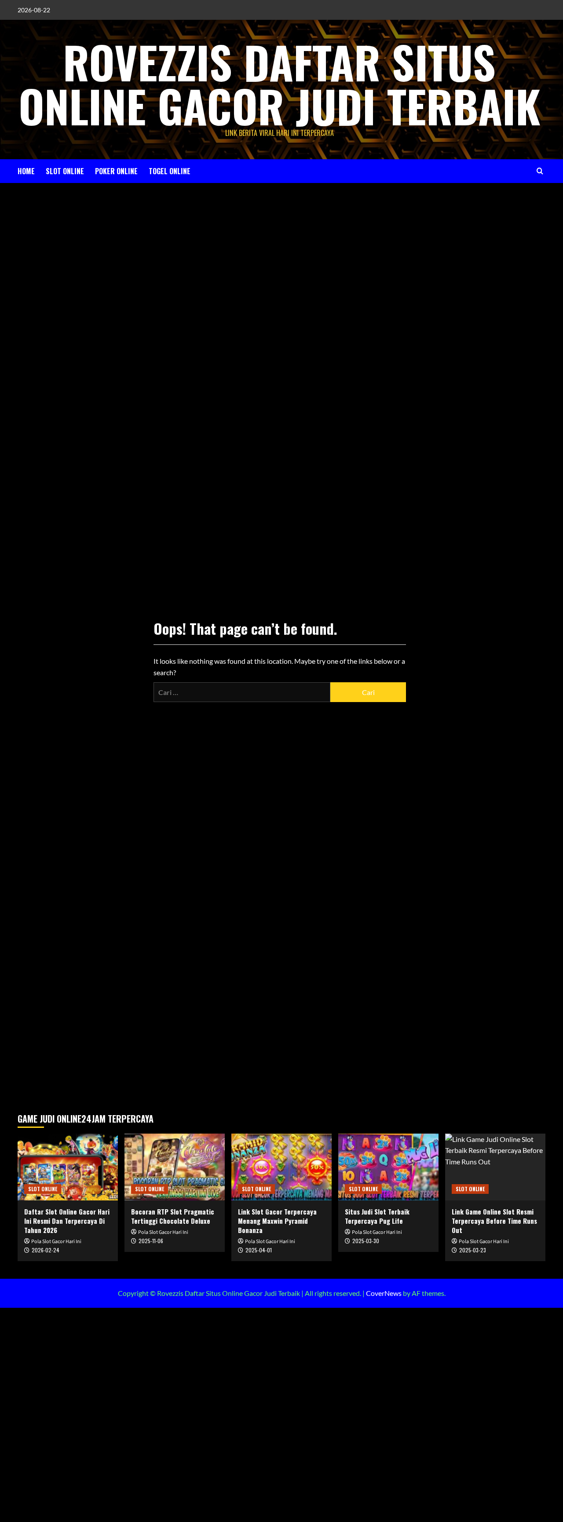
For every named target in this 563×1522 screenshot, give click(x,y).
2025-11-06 (151, 1240)
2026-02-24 (45, 1250)
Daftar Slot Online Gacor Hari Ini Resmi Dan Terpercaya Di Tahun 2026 (67, 1221)
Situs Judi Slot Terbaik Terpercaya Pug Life (377, 1216)
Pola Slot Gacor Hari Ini (56, 1241)
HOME (26, 171)
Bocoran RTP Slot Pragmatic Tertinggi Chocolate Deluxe (172, 1216)
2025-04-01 (258, 1250)
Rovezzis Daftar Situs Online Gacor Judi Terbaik (279, 83)
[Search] (539, 171)
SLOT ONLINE (65, 171)
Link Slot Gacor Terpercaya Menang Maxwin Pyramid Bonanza (277, 1221)
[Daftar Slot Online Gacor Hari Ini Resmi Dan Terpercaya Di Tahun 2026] (68, 1167)
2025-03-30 (365, 1240)
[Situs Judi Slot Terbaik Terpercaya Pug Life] (388, 1167)
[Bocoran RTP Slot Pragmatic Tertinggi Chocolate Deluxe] (174, 1167)
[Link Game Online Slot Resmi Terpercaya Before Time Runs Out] (495, 1167)
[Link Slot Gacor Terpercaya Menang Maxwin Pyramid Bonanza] (281, 1167)
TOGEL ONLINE (169, 171)
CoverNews (384, 1293)
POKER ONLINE (116, 171)
